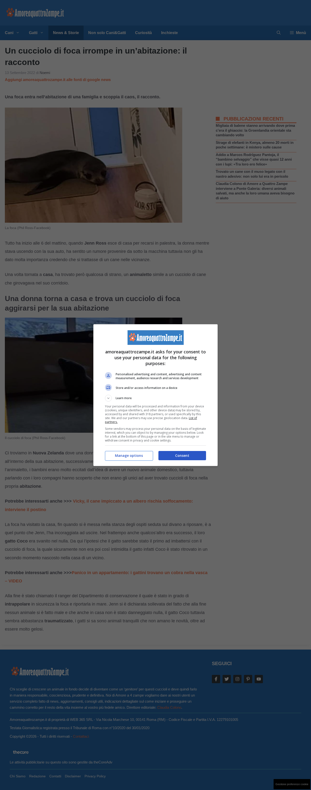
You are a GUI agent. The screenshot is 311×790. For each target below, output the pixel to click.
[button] (155, 398)
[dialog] (155, 395)
